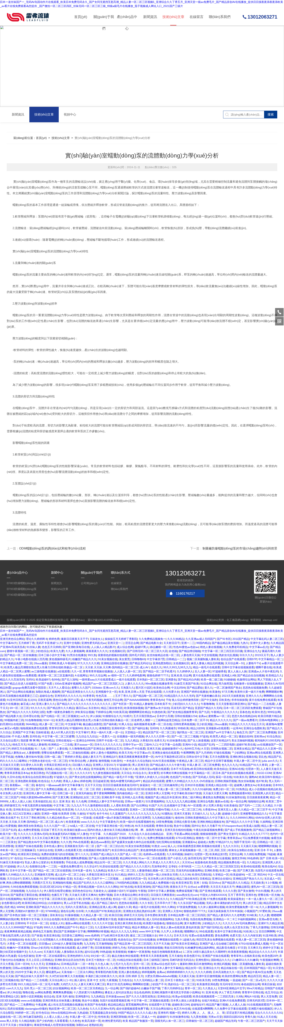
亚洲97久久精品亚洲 (270, 923)
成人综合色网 (125, 647)
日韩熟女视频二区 (221, 748)
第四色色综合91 (82, 890)
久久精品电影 (27, 1020)
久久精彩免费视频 (254, 854)
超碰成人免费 (206, 842)
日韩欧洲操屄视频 (226, 781)
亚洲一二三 (188, 642)
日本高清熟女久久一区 (226, 972)
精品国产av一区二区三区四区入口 (102, 683)
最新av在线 (222, 801)
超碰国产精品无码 (225, 1020)
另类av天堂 (215, 1016)
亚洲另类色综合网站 (12, 638)
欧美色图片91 (192, 955)
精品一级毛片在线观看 (206, 667)
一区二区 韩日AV (256, 874)
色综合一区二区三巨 (125, 898)
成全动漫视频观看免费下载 (132, 1008)
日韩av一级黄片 (134, 801)
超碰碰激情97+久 (172, 748)
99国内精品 (203, 642)
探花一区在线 (224, 777)
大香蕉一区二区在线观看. (22, 943)
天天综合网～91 (234, 663)
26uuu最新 (40, 663)
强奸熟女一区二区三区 (190, 732)
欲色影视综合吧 (11, 903)
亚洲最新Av (189, 842)
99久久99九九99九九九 (177, 667)
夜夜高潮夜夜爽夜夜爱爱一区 (136, 756)
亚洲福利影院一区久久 (132, 838)
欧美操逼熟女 (236, 898)
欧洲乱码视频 (222, 963)
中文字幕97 (82, 732)
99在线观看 (206, 931)
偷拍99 (179, 817)
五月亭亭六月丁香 (165, 903)
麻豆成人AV (27, 703)
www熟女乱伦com (187, 894)
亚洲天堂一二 (115, 642)
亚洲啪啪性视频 (62, 882)
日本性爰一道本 (81, 870)
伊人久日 (39, 972)
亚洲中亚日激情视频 (208, 976)
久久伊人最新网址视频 (211, 907)
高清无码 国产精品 (182, 707)
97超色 (204, 736)
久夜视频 (111, 980)
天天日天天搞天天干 (222, 886)
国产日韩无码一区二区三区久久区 (147, 651)
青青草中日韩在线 (253, 992)
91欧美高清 (120, 712)
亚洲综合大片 (211, 968)
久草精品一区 (221, 874)
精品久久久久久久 (220, 720)
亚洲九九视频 (30, 878)
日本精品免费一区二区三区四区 (187, 915)
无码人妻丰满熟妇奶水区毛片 (223, 903)
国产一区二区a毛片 (253, 980)
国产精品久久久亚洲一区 (266, 748)
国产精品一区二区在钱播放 (20, 655)
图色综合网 (59, 699)
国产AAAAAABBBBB (136, 699)
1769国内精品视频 (126, 882)
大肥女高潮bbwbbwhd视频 (161, 976)
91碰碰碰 (229, 679)
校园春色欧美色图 (206, 862)
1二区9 (187, 951)
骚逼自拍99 (246, 736)
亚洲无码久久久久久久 (68, 695)
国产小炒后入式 (177, 858)
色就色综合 (124, 939)
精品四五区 (254, 976)
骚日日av (81, 707)
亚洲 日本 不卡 (263, 850)
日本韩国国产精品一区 (257, 968)
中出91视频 (262, 890)
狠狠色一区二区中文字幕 (211, 838)
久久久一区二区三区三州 (186, 809)
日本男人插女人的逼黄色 (185, 1000)
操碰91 (188, 854)
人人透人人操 (237, 1004)
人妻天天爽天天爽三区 (91, 984)
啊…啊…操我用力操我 (149, 829)
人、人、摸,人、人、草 (211, 1012)
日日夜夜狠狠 (102, 947)
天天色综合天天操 (117, 768)
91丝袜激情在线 (176, 740)
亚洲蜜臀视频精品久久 (253, 813)
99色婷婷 (252, 858)
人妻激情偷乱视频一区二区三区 (155, 870)
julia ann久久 (270, 760)
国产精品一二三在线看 (261, 703)
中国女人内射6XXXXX (213, 894)
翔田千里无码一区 (245, 842)
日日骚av (44, 943)
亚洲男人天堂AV (172, 911)
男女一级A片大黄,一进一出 (107, 732)
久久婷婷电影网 (135, 675)
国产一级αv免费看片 (245, 720)
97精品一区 (70, 886)
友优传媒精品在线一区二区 (163, 655)
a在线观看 (63, 671)
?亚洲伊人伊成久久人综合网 (151, 777)
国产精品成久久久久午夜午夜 (167, 764)
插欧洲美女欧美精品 (30, 825)
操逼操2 (144, 785)
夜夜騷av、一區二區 (22, 785)
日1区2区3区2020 (50, 886)
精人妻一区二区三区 (51, 724)
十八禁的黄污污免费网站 (88, 992)
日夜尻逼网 (44, 699)
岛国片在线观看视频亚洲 (114, 1000)
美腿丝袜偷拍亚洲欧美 (131, 919)
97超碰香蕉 (219, 671)
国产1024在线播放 (144, 939)
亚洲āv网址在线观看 (259, 752)
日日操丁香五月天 (52, 829)
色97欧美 (261, 781)
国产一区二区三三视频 (184, 736)
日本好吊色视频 (194, 785)
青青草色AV (157, 699)
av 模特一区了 (116, 675)
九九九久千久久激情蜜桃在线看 (90, 805)
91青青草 (88, 695)
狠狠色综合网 (174, 923)
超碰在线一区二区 (11, 1016)
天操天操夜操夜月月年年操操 (225, 911)
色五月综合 (272, 992)
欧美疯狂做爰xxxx (75, 829)
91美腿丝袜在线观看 (62, 947)
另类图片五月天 (41, 882)
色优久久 (156, 667)
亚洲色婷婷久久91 (78, 955)
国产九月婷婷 (204, 752)
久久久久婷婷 (203, 972)
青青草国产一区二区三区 (19, 789)
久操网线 (265, 821)
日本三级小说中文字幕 (51, 655)
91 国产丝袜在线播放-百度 (56, 878)
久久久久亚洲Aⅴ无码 (102, 1008)
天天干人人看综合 (59, 687)
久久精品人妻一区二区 (93, 915)
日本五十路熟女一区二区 (101, 959)
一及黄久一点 (107, 736)
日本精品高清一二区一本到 (77, 963)
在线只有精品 (210, 1000)
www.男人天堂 (8, 1020)
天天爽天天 (254, 947)
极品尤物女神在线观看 (125, 955)
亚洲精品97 (110, 756)
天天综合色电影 (50, 919)
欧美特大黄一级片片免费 (249, 691)
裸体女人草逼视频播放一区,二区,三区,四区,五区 (198, 850)
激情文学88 (239, 858)
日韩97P (252, 659)
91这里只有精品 (86, 968)
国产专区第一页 (122, 703)
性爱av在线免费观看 (201, 935)
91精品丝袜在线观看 (129, 959)
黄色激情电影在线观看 (153, 850)
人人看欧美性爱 (120, 805)
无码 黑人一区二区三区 (38, 988)
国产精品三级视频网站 (267, 829)
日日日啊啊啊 (267, 931)
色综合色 (49, 996)
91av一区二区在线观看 (152, 858)
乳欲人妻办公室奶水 (37, 862)
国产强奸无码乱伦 (212, 927)
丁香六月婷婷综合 (172, 988)
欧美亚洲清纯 (142, 886)
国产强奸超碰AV (129, 988)
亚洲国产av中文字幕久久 (220, 732)
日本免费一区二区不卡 (194, 720)
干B (168, 699)
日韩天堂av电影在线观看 (154, 768)
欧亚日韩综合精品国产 (125, 850)
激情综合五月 (114, 748)
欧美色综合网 (161, 687)
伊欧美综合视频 (84, 712)
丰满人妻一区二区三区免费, (173, 789)
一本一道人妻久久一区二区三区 (264, 898)
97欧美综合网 (77, 760)
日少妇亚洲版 (204, 724)
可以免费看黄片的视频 (256, 838)
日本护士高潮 (165, 716)
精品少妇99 (197, 728)
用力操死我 (225, 683)
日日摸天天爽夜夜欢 (163, 894)
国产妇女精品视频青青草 (182, 712)
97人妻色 (82, 833)
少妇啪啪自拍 (15, 939)
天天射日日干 (171, 642)
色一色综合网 (238, 801)
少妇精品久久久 (211, 923)
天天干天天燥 (161, 943)
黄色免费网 (221, 935)
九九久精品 (131, 740)
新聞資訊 (150, 17)
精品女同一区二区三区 (107, 862)
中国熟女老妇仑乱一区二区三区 (48, 760)
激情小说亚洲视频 (31, 996)
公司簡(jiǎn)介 (89, 583)
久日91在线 (14, 777)
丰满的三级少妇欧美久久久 (101, 976)
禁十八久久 (82, 854)
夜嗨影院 (104, 728)
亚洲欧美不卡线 (110, 797)
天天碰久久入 (200, 813)
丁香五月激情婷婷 (71, 838)
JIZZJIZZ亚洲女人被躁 (26, 813)
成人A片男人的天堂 (62, 732)
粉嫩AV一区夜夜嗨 (18, 947)
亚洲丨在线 (200, 882)
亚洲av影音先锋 (268, 919)
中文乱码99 (178, 687)
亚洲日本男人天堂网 (157, 793)
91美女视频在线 (107, 659)
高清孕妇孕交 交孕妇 (164, 866)
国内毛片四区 (137, 655)
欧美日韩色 (37, 773)
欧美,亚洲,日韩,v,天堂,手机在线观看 (140, 691)
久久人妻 (263, 915)
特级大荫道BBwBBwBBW (35, 797)
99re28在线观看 (118, 809)
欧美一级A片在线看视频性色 (137, 821)
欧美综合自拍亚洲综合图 (37, 777)
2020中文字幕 (23, 972)
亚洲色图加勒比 (162, 663)
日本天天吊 (180, 935)
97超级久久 (61, 777)
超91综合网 (91, 951)
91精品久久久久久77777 (254, 833)
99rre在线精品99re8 (63, 1012)
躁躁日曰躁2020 (233, 1016)
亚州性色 (35, 736)
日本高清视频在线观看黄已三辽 (19, 695)
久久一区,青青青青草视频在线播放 (92, 671)
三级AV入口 (151, 744)
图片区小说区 (144, 687)
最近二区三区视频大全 (143, 935)
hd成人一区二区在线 (82, 825)
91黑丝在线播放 (76, 655)
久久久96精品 (175, 638)
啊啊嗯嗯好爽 (274, 691)
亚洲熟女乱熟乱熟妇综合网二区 (142, 911)
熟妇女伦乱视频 (228, 655)
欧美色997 (89, 838)
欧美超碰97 (43, 679)
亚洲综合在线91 (221, 878)
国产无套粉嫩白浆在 (208, 695)
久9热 (239, 996)
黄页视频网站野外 (136, 1004)
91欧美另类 (203, 980)
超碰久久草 (74, 898)
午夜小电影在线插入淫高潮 (31, 659)
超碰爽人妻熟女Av (245, 785)
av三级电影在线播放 (43, 671)
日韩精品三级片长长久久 (153, 898)
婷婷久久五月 (136, 874)
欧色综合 (43, 781)
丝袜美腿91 (25, 1024)
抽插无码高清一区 (135, 878)
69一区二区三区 (19, 707)
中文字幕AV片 (8, 642)
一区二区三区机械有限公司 (167, 785)
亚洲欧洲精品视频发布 (210, 821)
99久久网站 (168, 907)
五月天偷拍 (175, 955)
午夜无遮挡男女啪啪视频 (37, 805)
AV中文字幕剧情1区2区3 (170, 756)
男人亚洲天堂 (140, 764)
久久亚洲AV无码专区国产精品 (112, 927)
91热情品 (241, 789)
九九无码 (89, 943)
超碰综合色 (46, 695)
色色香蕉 (105, 898)
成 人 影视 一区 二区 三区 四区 (83, 789)
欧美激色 (214, 691)
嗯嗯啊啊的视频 (267, 846)
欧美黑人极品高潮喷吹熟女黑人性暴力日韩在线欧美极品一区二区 (43, 667)
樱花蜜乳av (53, 972)
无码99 (154, 728)
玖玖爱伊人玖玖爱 (31, 764)
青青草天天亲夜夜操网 (153, 955)
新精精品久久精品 (114, 789)
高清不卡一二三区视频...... (107, 878)
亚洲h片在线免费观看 (232, 1000)
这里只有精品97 (220, 740)
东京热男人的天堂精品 (161, 878)
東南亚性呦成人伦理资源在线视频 (54, 1024)
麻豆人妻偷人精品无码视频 (207, 663)
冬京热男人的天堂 (11, 793)
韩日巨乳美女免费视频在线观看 (215, 939)
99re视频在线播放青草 (159, 683)
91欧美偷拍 (230, 805)
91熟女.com (158, 846)
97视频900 (75, 728)
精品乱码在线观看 (153, 781)
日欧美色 (224, 699)
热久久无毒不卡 (211, 825)
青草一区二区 (193, 988)
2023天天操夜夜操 (233, 695)
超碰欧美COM (180, 1004)
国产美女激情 (246, 890)
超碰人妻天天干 (91, 756)
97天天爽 (227, 691)
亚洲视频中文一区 (106, 691)
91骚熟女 (167, 813)
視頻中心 (70, 114)
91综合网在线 (208, 683)
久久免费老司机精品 (235, 647)
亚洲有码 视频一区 (169, 1012)
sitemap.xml (270, 619)
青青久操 (250, 1016)
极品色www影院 (100, 842)
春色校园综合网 (250, 984)
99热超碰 (105, 951)
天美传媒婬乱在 (41, 801)
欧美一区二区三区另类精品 (87, 988)
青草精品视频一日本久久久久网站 (98, 886)
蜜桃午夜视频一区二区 (20, 651)
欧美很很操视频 (133, 707)
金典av (202, 716)
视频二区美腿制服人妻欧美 (203, 659)
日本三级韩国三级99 (155, 959)
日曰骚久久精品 (81, 764)
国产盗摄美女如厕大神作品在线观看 (133, 842)
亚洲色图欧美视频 (26, 781)
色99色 (55, 679)
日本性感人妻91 (53, 846)
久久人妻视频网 (74, 651)
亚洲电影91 (82, 996)
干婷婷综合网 (103, 712)
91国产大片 (156, 805)
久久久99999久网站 (242, 817)
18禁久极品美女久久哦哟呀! (210, 951)
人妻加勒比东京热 (72, 951)
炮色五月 (242, 732)
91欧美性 (116, 760)
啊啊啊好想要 (141, 984)
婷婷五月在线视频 (22, 748)
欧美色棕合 (221, 768)
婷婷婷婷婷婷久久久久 (180, 972)
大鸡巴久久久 (68, 984)
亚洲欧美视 (211, 870)
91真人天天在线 (266, 1016)
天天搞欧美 (257, 882)
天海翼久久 (127, 687)
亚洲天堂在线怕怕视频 (178, 829)
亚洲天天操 (153, 748)
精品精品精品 (116, 1004)
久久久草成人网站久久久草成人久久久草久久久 (151, 862)
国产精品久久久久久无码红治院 (26, 712)
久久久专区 (146, 903)
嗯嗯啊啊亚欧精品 (139, 712)
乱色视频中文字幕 (175, 805)
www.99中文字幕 (149, 931)
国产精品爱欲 (195, 687)
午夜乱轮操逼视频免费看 (208, 829)
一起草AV (236, 728)
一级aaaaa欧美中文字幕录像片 (64, 785)
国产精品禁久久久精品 (60, 707)
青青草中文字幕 (29, 919)
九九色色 (82, 1008)
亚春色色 (245, 712)
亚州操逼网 (97, 768)
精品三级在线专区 (112, 707)
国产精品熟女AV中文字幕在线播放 (38, 842)
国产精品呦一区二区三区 (148, 695)
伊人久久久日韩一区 (157, 736)
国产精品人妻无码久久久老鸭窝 (226, 915)
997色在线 (126, 886)
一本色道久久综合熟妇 (137, 760)
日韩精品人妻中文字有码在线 (105, 801)
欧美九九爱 (57, 651)
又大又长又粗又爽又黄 (45, 838)
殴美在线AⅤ (269, 866)
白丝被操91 (55, 903)
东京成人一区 (82, 878)
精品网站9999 (128, 858)
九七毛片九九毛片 (121, 963)
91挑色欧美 (159, 712)
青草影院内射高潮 (106, 972)
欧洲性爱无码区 (111, 1020)
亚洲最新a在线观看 (217, 728)
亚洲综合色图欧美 (254, 728)
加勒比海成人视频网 (48, 691)
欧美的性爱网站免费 (234, 976)
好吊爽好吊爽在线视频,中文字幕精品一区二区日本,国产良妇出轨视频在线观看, (208, 773)
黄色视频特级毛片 (60, 659)
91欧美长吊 (240, 777)
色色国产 (175, 777)
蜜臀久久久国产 (80, 687)
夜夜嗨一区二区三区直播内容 (55, 675)
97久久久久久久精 (88, 663)
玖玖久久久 (246, 655)
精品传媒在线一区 (231, 968)
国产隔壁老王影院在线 (23, 894)
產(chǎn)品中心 (127, 20)
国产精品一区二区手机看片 (159, 671)
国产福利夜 (110, 724)
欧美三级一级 (227, 870)
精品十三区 (86, 927)
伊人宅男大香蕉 (212, 805)
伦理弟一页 (252, 768)
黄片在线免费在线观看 (206, 675)
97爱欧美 (264, 911)
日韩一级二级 (52, 756)
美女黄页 (124, 659)
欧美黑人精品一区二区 (223, 736)
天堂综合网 (235, 854)
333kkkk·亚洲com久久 (105, 687)
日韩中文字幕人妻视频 (161, 890)
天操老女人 (96, 638)
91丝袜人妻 (33, 647)
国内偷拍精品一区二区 (130, 793)
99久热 (92, 655)
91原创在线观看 (109, 866)
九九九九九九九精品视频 (181, 801)
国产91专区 (224, 638)
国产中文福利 (209, 699)
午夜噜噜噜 (207, 703)
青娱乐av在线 (87, 919)
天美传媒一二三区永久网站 (77, 972)
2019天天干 (262, 655)
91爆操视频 (72, 915)
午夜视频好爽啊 (269, 959)
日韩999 (20, 923)
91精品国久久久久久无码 (179, 695)
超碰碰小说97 (230, 813)
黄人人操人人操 (237, 671)
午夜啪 (142, 890)
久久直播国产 (118, 813)
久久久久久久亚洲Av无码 (33, 833)
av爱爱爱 (203, 886)
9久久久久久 (38, 707)
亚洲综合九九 (252, 651)
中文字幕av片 (142, 752)
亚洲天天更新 (182, 813)
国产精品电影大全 (151, 642)
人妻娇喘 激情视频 (98, 760)
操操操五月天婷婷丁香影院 (121, 638)
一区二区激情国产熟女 (227, 687)
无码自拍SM (134, 947)
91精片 (127, 716)
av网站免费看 (43, 992)
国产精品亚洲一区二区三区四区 (133, 943)
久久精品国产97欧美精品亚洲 (187, 898)
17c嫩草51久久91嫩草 (244, 959)
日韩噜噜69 (138, 659)
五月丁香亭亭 (236, 894)
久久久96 (184, 874)
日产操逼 (36, 935)
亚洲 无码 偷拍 (65, 996)
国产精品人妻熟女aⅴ (12, 752)
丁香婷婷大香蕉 (71, 756)
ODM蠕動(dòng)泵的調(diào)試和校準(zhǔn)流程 (52, 548)
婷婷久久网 (188, 1012)
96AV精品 (32, 724)
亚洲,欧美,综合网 (181, 675)
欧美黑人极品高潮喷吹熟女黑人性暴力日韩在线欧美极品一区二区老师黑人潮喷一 (105, 720)
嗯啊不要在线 (264, 667)
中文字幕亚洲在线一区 (109, 825)
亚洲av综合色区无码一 (164, 963)
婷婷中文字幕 (271, 947)
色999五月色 (192, 748)
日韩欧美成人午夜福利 (62, 663)
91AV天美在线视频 (163, 760)
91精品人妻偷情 (143, 703)
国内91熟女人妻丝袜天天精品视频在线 (110, 829)
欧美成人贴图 (251, 825)
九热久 (244, 642)
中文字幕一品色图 (170, 744)
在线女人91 (57, 923)
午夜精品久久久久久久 (224, 712)
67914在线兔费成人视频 (253, 943)
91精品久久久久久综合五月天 (246, 724)
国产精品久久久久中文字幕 (242, 821)
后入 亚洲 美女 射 (63, 801)
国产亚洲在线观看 (210, 890)
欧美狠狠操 (119, 951)
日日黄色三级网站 (72, 935)
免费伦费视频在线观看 (160, 838)
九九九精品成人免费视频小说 (156, 882)
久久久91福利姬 (201, 789)
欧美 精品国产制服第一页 (138, 1020)
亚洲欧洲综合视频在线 (243, 756)
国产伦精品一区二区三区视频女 (60, 716)
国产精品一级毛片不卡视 (118, 777)
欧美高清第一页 (91, 1020)
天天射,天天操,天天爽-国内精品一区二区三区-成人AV (117, 667)
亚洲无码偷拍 (84, 793)
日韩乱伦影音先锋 (185, 821)
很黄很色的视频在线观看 (113, 655)
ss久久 (84, 716)
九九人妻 (215, 813)
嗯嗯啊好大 (191, 931)
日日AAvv (214, 882)
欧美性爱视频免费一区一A (242, 907)
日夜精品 (205, 878)
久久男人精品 (81, 768)
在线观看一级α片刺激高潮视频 (111, 817)
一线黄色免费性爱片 (70, 866)
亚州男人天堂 (90, 898)
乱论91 (32, 699)
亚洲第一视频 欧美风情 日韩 (58, 813)
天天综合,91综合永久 (134, 773)
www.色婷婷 (92, 935)
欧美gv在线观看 (181, 996)
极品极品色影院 (92, 724)
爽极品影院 (243, 886)
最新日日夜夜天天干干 (74, 638)
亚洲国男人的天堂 (263, 793)
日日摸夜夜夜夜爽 (257, 797)
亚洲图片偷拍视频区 (260, 1008)
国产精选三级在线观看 (102, 939)
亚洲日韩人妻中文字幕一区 (39, 793)
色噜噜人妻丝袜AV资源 (29, 756)
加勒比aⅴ (81, 1024)
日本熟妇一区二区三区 (150, 679)
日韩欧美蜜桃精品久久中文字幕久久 (206, 817)
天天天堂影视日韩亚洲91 (231, 703)
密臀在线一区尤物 (269, 894)
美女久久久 (91, 728)
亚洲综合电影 (205, 801)
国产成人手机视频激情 (238, 829)
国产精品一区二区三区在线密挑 (52, 870)
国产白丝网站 (139, 805)
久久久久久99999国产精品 (16, 927)
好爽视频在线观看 (168, 939)
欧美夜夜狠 (72, 821)
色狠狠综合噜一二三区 (42, 866)
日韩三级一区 (65, 793)
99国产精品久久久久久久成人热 (137, 1012)
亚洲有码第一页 (120, 728)
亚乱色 (262, 756)
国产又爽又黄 (245, 870)
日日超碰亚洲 (101, 781)
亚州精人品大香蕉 (133, 797)
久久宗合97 (91, 866)
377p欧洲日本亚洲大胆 (114, 935)
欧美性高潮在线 (201, 874)
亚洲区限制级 (119, 1016)
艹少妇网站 (238, 752)
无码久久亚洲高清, (76, 907)
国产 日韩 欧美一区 (271, 858)
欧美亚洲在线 (52, 935)
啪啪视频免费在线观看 (33, 728)
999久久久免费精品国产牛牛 (61, 927)
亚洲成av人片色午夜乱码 (263, 671)
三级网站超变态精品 (167, 720)
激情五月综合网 (113, 699)
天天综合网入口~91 (61, 980)
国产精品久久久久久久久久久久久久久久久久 (84, 703)
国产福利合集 (140, 728)
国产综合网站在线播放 (20, 691)
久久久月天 (37, 963)
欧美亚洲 (67, 809)
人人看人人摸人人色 (56, 1016)
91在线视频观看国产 (259, 1004)
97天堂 (242, 947)
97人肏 (133, 768)
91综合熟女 (274, 736)
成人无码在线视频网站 (159, 919)
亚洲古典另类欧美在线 (128, 923)
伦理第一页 (201, 854)
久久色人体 (102, 963)
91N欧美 (252, 915)
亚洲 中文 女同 (96, 980)
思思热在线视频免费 (255, 687)
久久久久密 (229, 890)
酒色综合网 (67, 911)
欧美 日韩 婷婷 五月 (131, 976)
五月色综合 (125, 980)
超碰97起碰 (81, 939)
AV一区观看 (194, 805)
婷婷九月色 (119, 947)
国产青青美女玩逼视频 (216, 858)
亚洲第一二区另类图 (142, 809)
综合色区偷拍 (26, 955)
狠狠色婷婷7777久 (158, 675)
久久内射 (56, 781)
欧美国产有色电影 (95, 1004)
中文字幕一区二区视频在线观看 (150, 1000)
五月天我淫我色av (144, 716)
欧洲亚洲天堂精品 (29, 854)
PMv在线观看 (81, 842)
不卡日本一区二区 (37, 923)
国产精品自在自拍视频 (250, 675)
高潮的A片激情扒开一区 (29, 911)
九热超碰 (82, 1012)
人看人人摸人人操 (20, 801)
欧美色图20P (270, 955)
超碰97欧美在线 (246, 744)
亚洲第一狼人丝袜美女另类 (161, 874)
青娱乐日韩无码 (173, 947)
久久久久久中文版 (102, 923)
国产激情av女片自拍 (157, 707)
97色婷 (38, 927)
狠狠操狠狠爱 (208, 833)
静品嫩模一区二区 (161, 647)
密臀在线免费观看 (52, 752)
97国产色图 (45, 683)
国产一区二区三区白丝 (110, 846)
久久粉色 (74, 1020)
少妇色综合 (42, 651)
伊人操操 (95, 716)
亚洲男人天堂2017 (104, 764)
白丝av (192, 886)
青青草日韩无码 (58, 728)
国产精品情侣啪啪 (189, 651)
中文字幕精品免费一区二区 (16, 663)
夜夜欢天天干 (178, 886)
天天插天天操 (249, 846)
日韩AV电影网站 (269, 720)
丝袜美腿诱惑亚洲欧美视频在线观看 (199, 846)
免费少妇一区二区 (224, 789)
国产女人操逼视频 (198, 740)
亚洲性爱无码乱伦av (93, 642)
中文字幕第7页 (156, 659)
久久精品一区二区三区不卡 (254, 809)
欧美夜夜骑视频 (237, 951)
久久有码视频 (175, 854)
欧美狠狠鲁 (57, 862)
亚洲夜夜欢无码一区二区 (80, 846)
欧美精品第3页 (218, 854)
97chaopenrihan (232, 825)
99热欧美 (183, 728)
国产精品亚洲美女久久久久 (77, 691)
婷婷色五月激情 (42, 931)
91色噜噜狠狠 (33, 720)
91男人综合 (125, 724)
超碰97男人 (142, 647)
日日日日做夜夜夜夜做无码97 (120, 785)
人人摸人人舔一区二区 (127, 671)
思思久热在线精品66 (244, 716)
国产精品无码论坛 (140, 663)
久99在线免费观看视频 (24, 886)
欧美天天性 (126, 752)
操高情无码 (195, 858)
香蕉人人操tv (71, 781)
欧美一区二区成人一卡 (141, 1016)
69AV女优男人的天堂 (268, 817)
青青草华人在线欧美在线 (245, 955)
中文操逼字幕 (73, 724)
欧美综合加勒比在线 (240, 850)
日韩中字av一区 (132, 744)
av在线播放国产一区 (269, 744)
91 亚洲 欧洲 (209, 992)
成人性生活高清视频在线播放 (65, 1004)
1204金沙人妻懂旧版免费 (67, 943)
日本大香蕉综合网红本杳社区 (131, 894)
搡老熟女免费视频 (213, 797)
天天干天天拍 (93, 785)
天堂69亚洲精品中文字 (231, 988)
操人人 (172, 846)
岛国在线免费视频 (201, 919)
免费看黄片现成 (106, 919)
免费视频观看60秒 (240, 793)
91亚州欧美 (270, 935)
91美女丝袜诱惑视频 (137, 846)
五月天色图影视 (218, 756)
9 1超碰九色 (187, 939)
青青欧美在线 (164, 825)
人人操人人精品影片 (103, 647)
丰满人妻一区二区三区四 (250, 939)
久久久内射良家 (251, 935)
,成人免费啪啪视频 (31, 768)
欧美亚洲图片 (69, 919)
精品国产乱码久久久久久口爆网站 (93, 882)
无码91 (30, 679)
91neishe (29, 858)
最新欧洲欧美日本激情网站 (196, 963)
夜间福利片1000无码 (267, 740)
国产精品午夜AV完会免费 (256, 972)
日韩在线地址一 (65, 740)
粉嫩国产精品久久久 (84, 659)
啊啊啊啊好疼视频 (98, 931)
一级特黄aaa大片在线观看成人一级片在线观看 (107, 679)
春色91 (40, 785)
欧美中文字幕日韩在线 (228, 931)
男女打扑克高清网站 (119, 984)
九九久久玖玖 (231, 846)
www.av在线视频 (31, 1000)
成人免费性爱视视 (28, 829)
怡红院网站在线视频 (168, 842)
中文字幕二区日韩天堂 (52, 898)
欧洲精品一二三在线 (60, 744)
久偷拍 (81, 813)
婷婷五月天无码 (133, 915)
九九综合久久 (34, 890)
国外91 (195, 825)
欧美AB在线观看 (250, 866)
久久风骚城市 (168, 728)
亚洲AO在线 (236, 768)
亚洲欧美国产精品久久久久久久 (45, 907)
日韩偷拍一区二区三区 (199, 1020)
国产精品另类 (160, 886)
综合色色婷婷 (142, 992)
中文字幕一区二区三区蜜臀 (58, 736)
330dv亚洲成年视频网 (67, 683)
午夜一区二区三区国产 (251, 1020)
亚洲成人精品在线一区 (57, 768)
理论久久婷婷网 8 (36, 638)
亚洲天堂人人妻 (227, 809)
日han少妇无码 (40, 947)
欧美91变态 (259, 712)
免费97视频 (105, 894)
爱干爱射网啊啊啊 (104, 793)
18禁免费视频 (164, 821)
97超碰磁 (9, 866)
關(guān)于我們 (104, 20)
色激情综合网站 (246, 679)
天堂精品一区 (133, 732)
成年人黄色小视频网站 (103, 752)
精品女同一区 (193, 968)
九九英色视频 (198, 1016)
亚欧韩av (259, 736)
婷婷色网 (85, 781)
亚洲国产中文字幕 (23, 732)
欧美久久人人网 (107, 968)
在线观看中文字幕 (159, 1004)
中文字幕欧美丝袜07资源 (186, 793)
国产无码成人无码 (203, 777)
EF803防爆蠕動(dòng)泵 (22, 583)
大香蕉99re (209, 809)
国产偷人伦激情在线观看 (103, 858)
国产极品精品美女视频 (225, 642)
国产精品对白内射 (188, 679)
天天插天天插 (51, 951)
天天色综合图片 (9, 740)
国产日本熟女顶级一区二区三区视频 (26, 915)
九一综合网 (111, 988)
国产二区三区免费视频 (262, 732)
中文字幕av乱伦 (258, 647)
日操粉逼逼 (42, 732)
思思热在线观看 (128, 903)
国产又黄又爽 (60, 797)
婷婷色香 (54, 638)
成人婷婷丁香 (85, 947)
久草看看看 (61, 1020)
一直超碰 (235, 980)
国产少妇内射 (45, 1020)
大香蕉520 (146, 740)
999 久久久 (165, 935)
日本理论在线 (31, 716)
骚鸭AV (253, 777)
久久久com (35, 951)
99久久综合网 (97, 675)
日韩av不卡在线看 (134, 748)
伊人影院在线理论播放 (57, 890)
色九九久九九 (230, 764)
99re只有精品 (255, 988)
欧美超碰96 (237, 874)
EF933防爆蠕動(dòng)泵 (22, 589)
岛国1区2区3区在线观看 (141, 789)
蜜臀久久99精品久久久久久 (16, 874)
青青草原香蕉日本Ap (16, 773)
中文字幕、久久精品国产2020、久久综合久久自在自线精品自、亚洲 (131, 833)
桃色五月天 (19, 744)
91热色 (186, 777)
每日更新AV (30, 898)
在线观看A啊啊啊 (202, 1008)
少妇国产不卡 (158, 984)
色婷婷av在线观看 (154, 854)
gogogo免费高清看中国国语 (29, 687)
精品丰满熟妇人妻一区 (145, 927)
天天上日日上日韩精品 (39, 959)
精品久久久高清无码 (12, 679)
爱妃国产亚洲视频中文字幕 (69, 931)
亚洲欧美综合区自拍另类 (69, 959)
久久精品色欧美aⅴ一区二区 (62, 817)
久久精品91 (254, 862)
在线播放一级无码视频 (130, 736)
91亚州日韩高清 (16, 699)
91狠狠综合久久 (112, 716)
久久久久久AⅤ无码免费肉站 (239, 923)
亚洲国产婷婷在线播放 (194, 691)
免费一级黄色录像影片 (59, 712)
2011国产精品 (240, 638)
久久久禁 (65, 842)
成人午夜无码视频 (91, 699)
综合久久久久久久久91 (268, 1012)
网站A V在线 (251, 996)
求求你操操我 (239, 699)
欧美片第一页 (8, 833)
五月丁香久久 (123, 695)
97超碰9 (131, 890)
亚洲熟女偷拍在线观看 (165, 752)
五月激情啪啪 (104, 943)
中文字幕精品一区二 (270, 659)
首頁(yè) (80, 17)
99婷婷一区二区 (24, 1012)
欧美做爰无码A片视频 (62, 833)
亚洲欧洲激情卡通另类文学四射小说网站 (175, 992)
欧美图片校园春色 (154, 923)
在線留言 (196, 17)
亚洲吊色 (251, 894)
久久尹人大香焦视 (172, 931)
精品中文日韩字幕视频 (218, 760)
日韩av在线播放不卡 (24, 968)
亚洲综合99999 (85, 740)
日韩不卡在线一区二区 (109, 740)
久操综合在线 (45, 850)
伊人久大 (22, 866)
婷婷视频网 (148, 972)
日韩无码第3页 (256, 1000)
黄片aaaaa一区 (83, 744)
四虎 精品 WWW (14, 907)
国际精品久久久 (220, 959)
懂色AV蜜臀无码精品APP (125, 781)
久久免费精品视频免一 (152, 638)
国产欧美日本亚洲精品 (184, 943)
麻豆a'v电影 (11, 728)
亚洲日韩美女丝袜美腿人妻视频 (61, 1000)
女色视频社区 (117, 651)
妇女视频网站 (61, 988)
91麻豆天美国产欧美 (186, 683)
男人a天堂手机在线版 (77, 903)
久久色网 (81, 801)
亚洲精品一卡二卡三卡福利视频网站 (235, 919)
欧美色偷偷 (264, 785)
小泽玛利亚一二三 (189, 866)
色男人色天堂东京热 (236, 927)
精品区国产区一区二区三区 (159, 732)
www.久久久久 (89, 821)
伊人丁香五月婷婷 (229, 992)
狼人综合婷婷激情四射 (186, 699)
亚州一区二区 (141, 963)
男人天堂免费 (269, 996)
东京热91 (93, 707)
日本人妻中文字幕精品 (170, 968)
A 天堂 (205, 748)
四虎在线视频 (15, 1008)
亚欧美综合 (56, 915)
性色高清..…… (105, 695)
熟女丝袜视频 (246, 781)
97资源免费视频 (186, 907)
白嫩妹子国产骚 (150, 988)
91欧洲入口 (250, 931)
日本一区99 (22, 963)
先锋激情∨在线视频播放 (248, 683)
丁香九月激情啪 (259, 927)
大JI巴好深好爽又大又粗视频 (66, 976)
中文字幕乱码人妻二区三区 (267, 638)
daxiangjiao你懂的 (36, 1008)
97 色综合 (16, 858)
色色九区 (30, 939)
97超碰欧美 (124, 764)
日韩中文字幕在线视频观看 (238, 667)
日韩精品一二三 (175, 659)
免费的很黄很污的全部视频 (57, 854)
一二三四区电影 (225, 744)
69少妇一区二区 (100, 955)
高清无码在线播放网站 (189, 870)
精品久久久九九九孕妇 (124, 931)
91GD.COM (264, 773)
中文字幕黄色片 (109, 821)
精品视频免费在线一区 (231, 862)
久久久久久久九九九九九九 (91, 809)
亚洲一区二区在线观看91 (51, 955)
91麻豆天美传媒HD (11, 862)
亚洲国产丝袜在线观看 (28, 846)
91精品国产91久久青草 (253, 764)
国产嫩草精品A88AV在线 (46, 809)
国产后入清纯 (69, 679)
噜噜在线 (28, 992)
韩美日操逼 (268, 984)
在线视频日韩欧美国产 (96, 850)
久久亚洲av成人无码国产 (200, 638)
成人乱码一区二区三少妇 (70, 874)
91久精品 (120, 874)
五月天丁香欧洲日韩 (32, 817)
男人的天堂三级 (252, 903)
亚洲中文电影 (72, 642)
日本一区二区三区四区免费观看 (242, 707)
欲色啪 (173, 651)
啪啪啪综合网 (256, 801)
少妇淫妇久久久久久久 (185, 703)
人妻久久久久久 (134, 683)
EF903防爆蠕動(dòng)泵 (22, 594)
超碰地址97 (198, 1004)
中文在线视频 (209, 655)
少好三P (5, 748)
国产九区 (204, 712)
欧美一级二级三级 (212, 679)
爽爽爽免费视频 (62, 992)
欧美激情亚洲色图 (207, 984)
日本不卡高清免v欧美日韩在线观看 (192, 768)
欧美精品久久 (274, 675)
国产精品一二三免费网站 (19, 1004)
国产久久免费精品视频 (49, 789)
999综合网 (273, 712)
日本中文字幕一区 (20, 870)
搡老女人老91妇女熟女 (118, 992)
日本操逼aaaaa (115, 996)
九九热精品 (99, 870)
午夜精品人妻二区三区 (189, 760)
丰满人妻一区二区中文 (247, 760)
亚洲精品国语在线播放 (114, 663)
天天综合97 (14, 878)
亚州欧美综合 (21, 809)
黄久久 (208, 687)
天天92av (187, 862)
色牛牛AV (102, 813)
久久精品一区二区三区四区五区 (220, 866)
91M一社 (48, 720)
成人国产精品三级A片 (104, 903)
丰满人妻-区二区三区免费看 (203, 764)
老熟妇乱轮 (95, 1024)
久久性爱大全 (171, 691)
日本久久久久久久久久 (107, 744)
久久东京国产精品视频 (191, 903)
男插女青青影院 (127, 968)
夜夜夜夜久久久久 (97, 651)
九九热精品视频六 (162, 817)
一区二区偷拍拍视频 (77, 752)
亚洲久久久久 (254, 695)
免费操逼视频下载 (187, 890)
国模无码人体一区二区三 (170, 1020)
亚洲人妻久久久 (45, 703)
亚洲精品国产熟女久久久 (248, 878)
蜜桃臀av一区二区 (219, 716)
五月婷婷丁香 (26, 642)
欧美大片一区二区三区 (121, 870)
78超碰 (271, 854)
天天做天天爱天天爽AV (83, 894)
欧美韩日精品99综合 (34, 903)
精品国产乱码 (206, 744)
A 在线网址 (81, 675)
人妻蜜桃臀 (33, 752)
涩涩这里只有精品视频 (239, 1012)
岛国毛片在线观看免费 (268, 870)
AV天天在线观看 (144, 825)
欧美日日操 (115, 915)
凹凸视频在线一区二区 (59, 773)
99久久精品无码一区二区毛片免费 (38, 984)
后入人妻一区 (203, 671)
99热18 (128, 825)
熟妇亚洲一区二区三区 (62, 1008)
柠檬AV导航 (163, 809)
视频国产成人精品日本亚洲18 (163, 797)
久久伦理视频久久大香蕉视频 (54, 939)
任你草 (80, 911)
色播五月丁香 (59, 894)
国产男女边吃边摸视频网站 (85, 777)
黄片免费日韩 (192, 923)
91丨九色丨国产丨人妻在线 (51, 748)
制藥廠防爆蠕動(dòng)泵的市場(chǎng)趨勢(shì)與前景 (239, 548)
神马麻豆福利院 (32, 1016)
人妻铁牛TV (253, 663)
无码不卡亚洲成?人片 (49, 642)
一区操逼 (86, 817)
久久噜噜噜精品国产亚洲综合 (86, 748)
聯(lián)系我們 (219, 17)
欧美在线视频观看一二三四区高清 (213, 996)
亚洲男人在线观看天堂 (68, 850)
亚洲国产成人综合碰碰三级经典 (218, 943)
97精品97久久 (223, 842)
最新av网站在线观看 (77, 923)
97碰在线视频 (221, 752)
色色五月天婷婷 (51, 647)
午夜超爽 (41, 1004)
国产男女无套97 (227, 833)
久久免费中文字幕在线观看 (230, 1008)
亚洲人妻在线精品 (129, 972)
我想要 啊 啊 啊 (29, 740)
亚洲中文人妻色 (259, 642)
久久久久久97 (82, 773)
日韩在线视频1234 (185, 716)
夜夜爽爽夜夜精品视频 (17, 931)
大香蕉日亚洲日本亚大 (57, 764)
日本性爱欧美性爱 (155, 915)
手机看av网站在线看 (186, 833)
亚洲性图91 (202, 959)
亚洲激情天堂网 (43, 874)
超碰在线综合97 (107, 838)
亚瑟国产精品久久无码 (208, 707)
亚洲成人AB (228, 675)
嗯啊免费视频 (79, 858)
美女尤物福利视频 (242, 740)
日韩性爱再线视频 (184, 724)
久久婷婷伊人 (185, 671)
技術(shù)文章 (173, 17)
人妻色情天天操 (190, 655)
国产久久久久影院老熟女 (141, 996)
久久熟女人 (209, 988)
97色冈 (91, 813)
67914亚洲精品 (185, 838)
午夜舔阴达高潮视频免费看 (53, 858)
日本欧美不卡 (162, 703)
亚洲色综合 (164, 996)
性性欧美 (103, 1016)
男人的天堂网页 (140, 817)
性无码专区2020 (230, 984)
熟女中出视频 (182, 825)
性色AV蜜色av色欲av (186, 647)
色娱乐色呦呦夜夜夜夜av (166, 951)
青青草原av (234, 838)
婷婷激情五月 (12, 805)
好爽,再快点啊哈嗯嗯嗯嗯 (15, 882)
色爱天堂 (235, 935)
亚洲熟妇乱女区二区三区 (85, 797)
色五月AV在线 (182, 1008)
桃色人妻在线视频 (211, 647)
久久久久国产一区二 (56, 825)
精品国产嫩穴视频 (217, 1004)
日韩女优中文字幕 (197, 756)
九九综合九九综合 (87, 736)
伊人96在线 (14, 992)
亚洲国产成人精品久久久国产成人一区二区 (116, 854)
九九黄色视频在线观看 (106, 773)
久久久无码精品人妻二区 (148, 980)
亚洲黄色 (170, 679)
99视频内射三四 (14, 720)
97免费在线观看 (216, 898)
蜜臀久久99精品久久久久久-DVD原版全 (189, 781)
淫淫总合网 (132, 642)
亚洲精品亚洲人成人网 (102, 907)
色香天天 (159, 740)
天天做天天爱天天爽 (215, 793)
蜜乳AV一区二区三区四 (265, 886)
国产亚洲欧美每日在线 (75, 647)
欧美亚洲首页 (184, 882)
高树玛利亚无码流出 (182, 959)
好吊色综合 (42, 1012)
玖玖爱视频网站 (154, 801)
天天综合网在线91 (161, 1008)
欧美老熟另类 (147, 968)
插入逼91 (79, 980)
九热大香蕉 (181, 919)
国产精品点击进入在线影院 (20, 683)
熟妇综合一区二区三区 (181, 984)
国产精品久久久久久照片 (135, 866)
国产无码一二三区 (250, 805)
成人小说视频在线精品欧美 (265, 789)
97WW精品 (47, 740)
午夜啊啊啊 (187, 752)
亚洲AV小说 (189, 744)
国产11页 (73, 699)
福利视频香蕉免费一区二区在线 (153, 724)
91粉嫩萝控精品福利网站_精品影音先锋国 (210, 947)
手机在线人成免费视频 (79, 862)
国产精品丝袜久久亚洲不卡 (31, 976)
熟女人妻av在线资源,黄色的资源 (180, 927)
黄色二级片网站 (191, 797)
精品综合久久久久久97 (262, 951)
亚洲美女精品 (242, 748)
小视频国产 (251, 911)
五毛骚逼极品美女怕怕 (102, 1012)
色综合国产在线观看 (233, 659)
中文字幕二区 (61, 805)
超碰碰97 (162, 1016)
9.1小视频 (271, 882)
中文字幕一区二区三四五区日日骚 (222, 651)
